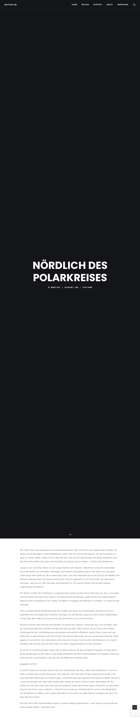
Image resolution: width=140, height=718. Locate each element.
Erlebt (70, 287)
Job (76, 287)
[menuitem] (74, 4)
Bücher (85, 4)
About (110, 4)
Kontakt (97, 4)
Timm (89, 287)
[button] (134, 4)
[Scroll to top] (134, 707)
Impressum (122, 4)
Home (74, 4)
